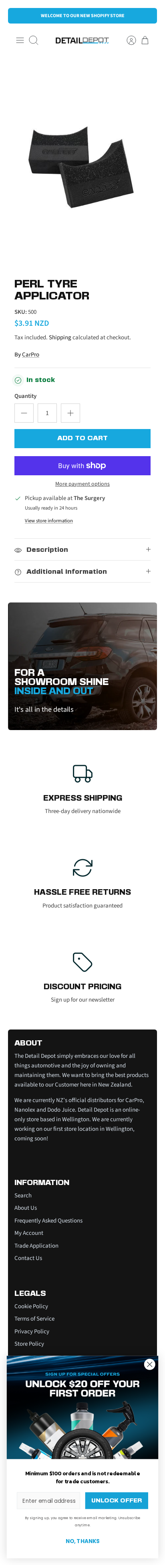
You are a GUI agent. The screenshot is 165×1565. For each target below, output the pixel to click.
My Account (28, 1233)
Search (23, 1195)
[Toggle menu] (20, 40)
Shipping (60, 337)
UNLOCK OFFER (116, 1500)
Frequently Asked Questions (48, 1221)
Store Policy (29, 1344)
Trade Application (36, 1246)
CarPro (30, 354)
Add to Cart (82, 438)
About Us (25, 1208)
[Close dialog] (149, 1364)
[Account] (127, 40)
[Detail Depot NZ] (82, 40)
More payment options (82, 484)
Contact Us (28, 1258)
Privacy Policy (31, 1331)
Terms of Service (34, 1319)
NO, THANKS (83, 1541)
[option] (82, 164)
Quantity (25, 396)
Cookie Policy (31, 1306)
